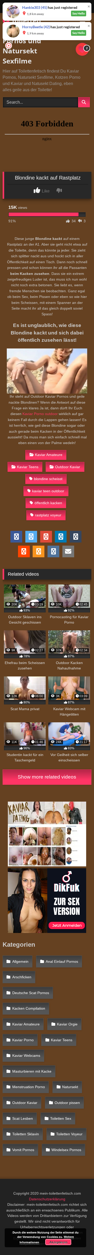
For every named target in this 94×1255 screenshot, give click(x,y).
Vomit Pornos (23, 1150)
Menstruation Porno (28, 1087)
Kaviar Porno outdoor (40, 414)
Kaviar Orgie (67, 1024)
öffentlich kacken (48, 503)
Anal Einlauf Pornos (62, 961)
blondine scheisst (48, 479)
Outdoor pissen (67, 1103)
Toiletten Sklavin (25, 1134)
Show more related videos (47, 777)
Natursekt (70, 1087)
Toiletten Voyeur (69, 1134)
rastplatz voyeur (48, 515)
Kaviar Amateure (48, 455)
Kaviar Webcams (26, 1055)
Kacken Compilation (28, 1008)
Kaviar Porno (23, 1040)
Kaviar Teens (27, 467)
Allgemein (20, 961)
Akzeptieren (58, 1242)
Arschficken (21, 977)
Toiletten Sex (60, 1118)
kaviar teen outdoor (48, 491)
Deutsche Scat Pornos (30, 993)
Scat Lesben (22, 1118)
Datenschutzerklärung (47, 1199)
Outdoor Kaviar (67, 467)
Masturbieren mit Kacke (31, 1071)
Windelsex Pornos (66, 1150)
